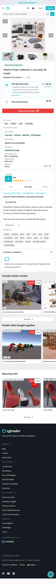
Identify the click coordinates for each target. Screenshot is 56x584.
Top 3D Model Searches (11, 510)
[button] (48, 14)
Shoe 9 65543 (48, 410)
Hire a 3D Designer (9, 475)
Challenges (6, 527)
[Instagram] (14, 573)
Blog (4, 449)
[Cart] (33, 8)
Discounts (6, 488)
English (31, 565)
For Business (7, 466)
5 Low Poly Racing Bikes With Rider (14, 361)
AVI (14, 177)
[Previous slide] (5, 35)
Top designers (7, 523)
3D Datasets (6, 471)
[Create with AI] (28, 8)
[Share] (45, 116)
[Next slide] (51, 35)
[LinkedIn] (3, 573)
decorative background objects (13, 312)
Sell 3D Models (7, 493)
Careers (5, 453)
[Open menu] (3, 8)
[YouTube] (9, 573)
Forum (4, 532)
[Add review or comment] (51, 252)
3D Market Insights (9, 501)
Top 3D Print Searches (10, 514)
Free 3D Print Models (10, 484)
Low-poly (8, 135)
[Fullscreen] (5, 21)
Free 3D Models (8, 479)
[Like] (10, 116)
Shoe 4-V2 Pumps (9, 410)
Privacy (22, 565)
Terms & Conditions (9, 565)
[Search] (52, 14)
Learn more (15, 95)
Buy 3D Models (7, 462)
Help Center (6, 457)
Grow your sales (8, 497)
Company (5, 444)
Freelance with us (9, 506)
